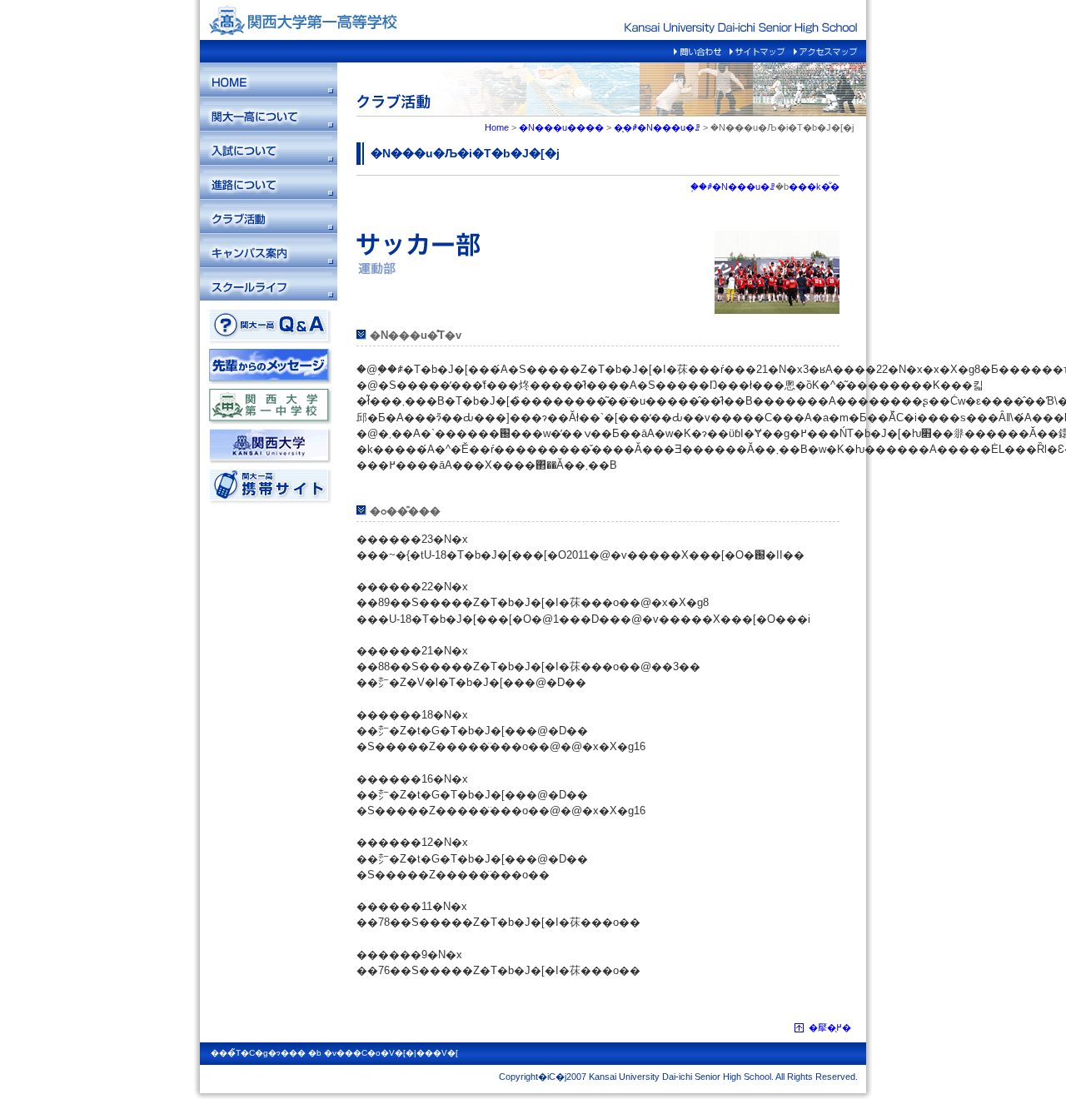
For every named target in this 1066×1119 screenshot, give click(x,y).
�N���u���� (561, 127)
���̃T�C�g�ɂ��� (258, 1052)
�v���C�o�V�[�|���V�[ (391, 1052)
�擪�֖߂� (830, 1027)
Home (497, 127)
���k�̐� (814, 186)
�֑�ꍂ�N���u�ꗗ (657, 127)
